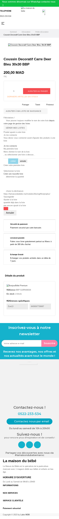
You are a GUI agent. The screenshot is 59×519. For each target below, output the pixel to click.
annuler (23, 161)
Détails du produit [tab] (14, 275)
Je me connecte (10, 146)
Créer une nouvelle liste (13, 174)
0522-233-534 (5, 16)
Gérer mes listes (15, 128)
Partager (25, 105)
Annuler (10, 213)
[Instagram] (29, 444)
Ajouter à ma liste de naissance (24, 111)
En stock (10, 294)
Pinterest (50, 105)
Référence (11, 290)
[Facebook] (21, 444)
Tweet (37, 105)
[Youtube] (37, 444)
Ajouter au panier (37, 91)
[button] (29, 421)
